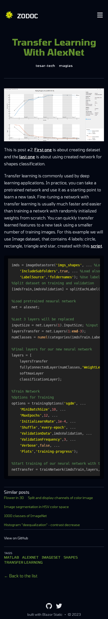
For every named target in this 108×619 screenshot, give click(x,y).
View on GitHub (16, 538)
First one (43, 149)
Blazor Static (52, 614)
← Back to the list (20, 575)
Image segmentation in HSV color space (36, 507)
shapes (71, 557)
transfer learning (23, 562)
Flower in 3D (14, 498)
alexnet (30, 557)
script (96, 245)
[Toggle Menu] (100, 15)
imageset (51, 557)
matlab (11, 557)
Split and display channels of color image (60, 498)
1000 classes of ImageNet (25, 516)
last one (27, 156)
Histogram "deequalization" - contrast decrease (42, 525)
